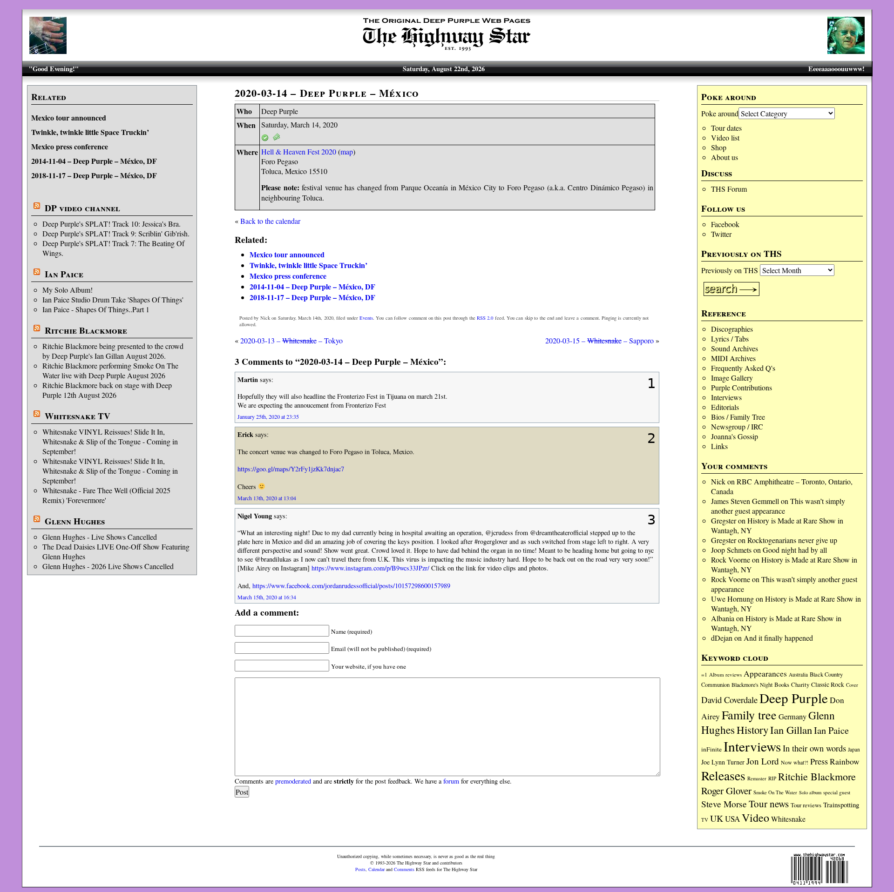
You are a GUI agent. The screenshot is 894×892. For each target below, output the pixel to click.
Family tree (749, 715)
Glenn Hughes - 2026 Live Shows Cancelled (108, 566)
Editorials (725, 407)
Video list (725, 137)
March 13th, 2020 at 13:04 (266, 498)
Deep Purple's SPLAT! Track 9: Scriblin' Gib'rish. (116, 233)
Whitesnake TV (77, 416)
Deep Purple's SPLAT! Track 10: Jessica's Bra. (111, 223)
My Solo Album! (67, 290)
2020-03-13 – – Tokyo (291, 340)
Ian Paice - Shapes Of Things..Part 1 (95, 309)
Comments (404, 869)
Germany (792, 716)
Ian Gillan (791, 730)
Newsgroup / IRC (737, 426)
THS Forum (729, 189)
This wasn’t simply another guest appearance (778, 506)
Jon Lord (762, 761)
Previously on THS (729, 270)
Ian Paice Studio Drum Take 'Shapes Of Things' (112, 299)
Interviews (726, 397)
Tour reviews (806, 805)
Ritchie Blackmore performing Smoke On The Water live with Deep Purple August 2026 (110, 370)
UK (716, 818)
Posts (360, 869)
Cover (852, 684)
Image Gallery (732, 377)
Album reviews (725, 674)
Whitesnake (788, 819)
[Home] (447, 51)
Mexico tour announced (68, 117)
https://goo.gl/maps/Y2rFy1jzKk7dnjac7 (290, 468)
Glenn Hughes (75, 521)
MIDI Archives (733, 358)
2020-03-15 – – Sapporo (599, 340)
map (346, 151)
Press (819, 761)
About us (724, 157)
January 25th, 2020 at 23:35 (268, 416)
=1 (704, 674)
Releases (723, 775)
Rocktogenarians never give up (792, 540)
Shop (718, 147)
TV (704, 819)
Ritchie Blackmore (86, 330)
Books (781, 685)
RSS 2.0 (485, 318)
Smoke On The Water (775, 792)
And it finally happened (778, 638)
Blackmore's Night (751, 684)
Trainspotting (841, 804)
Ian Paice (64, 274)
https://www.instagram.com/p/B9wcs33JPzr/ (370, 567)
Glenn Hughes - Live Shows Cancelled (99, 537)
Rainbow (845, 761)
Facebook (725, 224)
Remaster (756, 778)
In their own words (814, 748)
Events (366, 318)
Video (755, 817)
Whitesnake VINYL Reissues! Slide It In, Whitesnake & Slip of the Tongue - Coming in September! (110, 441)
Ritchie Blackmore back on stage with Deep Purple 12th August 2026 (107, 390)
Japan (854, 749)
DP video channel (82, 208)
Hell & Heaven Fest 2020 (298, 151)
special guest (836, 792)
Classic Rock (827, 684)
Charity (800, 684)
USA (732, 818)
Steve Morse (724, 804)
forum (451, 781)
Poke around (719, 113)
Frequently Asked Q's (743, 368)
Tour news (769, 803)
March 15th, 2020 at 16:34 (266, 597)
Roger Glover (726, 790)
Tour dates (726, 128)
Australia (798, 674)
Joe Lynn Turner (723, 762)
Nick (718, 481)
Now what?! (794, 762)
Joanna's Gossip (734, 436)
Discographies (732, 329)
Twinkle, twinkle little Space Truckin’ (90, 132)
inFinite (711, 749)
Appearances (765, 673)
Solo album (810, 792)
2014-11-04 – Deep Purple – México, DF (94, 160)
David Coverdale (729, 699)
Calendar (376, 869)
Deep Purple (793, 698)
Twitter (721, 234)
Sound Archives (734, 348)
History (752, 730)
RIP (772, 778)
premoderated (293, 781)
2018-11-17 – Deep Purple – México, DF (94, 175)
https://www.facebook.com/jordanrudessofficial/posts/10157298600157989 (351, 585)
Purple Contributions (741, 387)
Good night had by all (795, 550)
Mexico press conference (69, 146)
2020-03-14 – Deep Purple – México (327, 93)
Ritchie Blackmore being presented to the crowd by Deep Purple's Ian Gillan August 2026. (112, 351)
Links (719, 446)
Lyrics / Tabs (730, 338)
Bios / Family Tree (738, 417)
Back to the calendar (270, 221)
